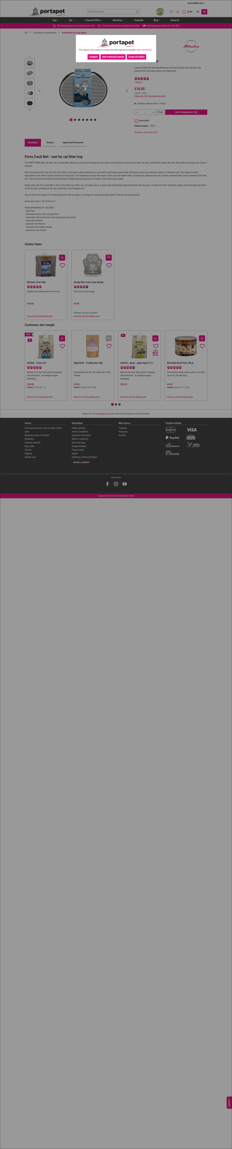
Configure (93, 57)
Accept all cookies (136, 57)
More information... (145, 50)
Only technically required (113, 57)
